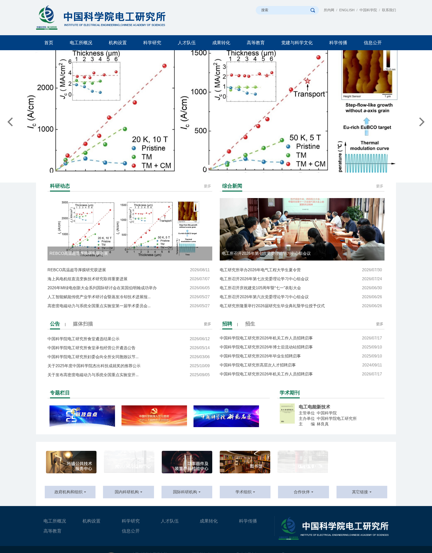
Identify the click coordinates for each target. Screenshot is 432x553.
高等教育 (256, 42)
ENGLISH (346, 10)
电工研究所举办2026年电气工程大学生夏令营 (301, 270)
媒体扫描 (83, 323)
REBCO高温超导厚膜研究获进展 (129, 270)
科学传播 (338, 42)
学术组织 (244, 492)
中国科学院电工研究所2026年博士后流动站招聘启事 (301, 341)
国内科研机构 (127, 492)
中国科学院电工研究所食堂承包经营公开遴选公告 (129, 348)
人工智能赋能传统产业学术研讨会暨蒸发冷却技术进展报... (129, 297)
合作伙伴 (302, 492)
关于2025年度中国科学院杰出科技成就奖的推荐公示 (129, 366)
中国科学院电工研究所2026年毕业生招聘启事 (301, 350)
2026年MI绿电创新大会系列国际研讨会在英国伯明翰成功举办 (129, 288)
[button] (32, 116)
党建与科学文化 (297, 42)
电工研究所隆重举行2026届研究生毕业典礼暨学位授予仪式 (301, 306)
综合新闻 (232, 186)
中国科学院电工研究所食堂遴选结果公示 (129, 339)
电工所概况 (81, 42)
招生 (250, 323)
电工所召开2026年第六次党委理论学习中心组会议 (301, 297)
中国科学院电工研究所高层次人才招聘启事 (301, 359)
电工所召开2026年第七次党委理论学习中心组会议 (301, 279)
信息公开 (373, 42)
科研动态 (60, 186)
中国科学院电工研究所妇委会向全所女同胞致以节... (129, 357)
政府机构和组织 (69, 492)
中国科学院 (368, 10)
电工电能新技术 (314, 406)
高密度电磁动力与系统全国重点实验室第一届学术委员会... (129, 306)
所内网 (329, 10)
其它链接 (360, 492)
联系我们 (389, 10)
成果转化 (221, 42)
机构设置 (118, 42)
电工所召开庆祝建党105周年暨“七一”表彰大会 (301, 288)
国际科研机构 (185, 492)
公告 (55, 323)
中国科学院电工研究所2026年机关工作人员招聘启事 (301, 368)
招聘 (227, 323)
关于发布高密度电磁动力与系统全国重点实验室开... (129, 375)
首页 (48, 42)
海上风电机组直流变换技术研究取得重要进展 (129, 279)
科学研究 (152, 42)
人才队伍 (187, 42)
